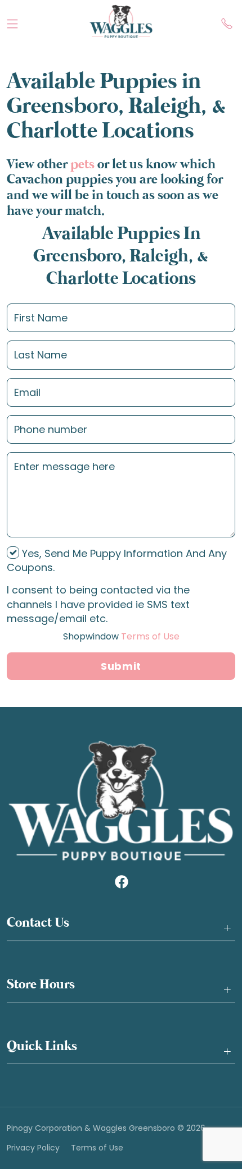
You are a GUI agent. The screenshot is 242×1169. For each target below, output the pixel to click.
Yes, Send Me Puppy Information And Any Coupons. (117, 560)
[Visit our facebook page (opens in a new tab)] (121, 881)
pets (82, 164)
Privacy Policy (33, 1148)
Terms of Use (121, 636)
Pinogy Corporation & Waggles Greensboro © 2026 (106, 1128)
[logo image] (120, 21)
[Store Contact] (226, 21)
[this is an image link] (121, 800)
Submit (121, 666)
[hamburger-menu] (12, 21)
